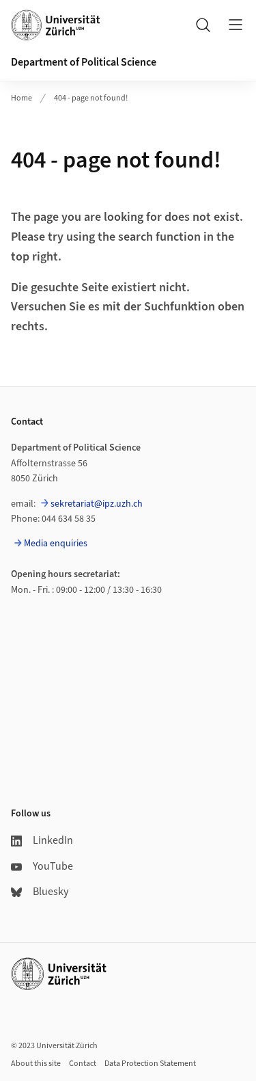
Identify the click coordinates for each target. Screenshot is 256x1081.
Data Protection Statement (150, 1063)
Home (21, 98)
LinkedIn (53, 840)
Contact (82, 1063)
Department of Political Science (83, 62)
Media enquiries (55, 543)
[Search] (202, 24)
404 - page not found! (91, 98)
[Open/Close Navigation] (235, 24)
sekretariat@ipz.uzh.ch (97, 504)
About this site (36, 1063)
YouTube (53, 866)
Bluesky (50, 891)
